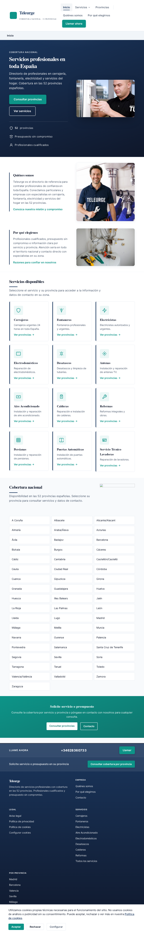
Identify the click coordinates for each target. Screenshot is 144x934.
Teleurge (14, 780)
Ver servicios (22, 111)
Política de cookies (20, 826)
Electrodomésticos (86, 838)
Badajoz (59, 539)
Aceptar (16, 926)
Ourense (59, 637)
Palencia (101, 637)
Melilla (57, 627)
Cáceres (101, 549)
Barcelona (102, 539)
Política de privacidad (21, 821)
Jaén (99, 598)
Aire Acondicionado (87, 832)
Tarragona (18, 666)
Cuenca (16, 578)
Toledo (100, 666)
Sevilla (57, 657)
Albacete (59, 520)
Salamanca (60, 647)
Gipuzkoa (59, 578)
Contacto (88, 726)
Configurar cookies (20, 832)
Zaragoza (17, 686)
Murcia (100, 627)
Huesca (16, 598)
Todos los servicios (86, 860)
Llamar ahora (74, 23)
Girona (100, 578)
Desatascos (82, 843)
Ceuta (15, 569)
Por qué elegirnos (99, 15)
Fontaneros (82, 821)
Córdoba (101, 569)
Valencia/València (22, 676)
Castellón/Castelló (107, 559)
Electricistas (82, 826)
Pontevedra (18, 647)
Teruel (57, 666)
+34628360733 (74, 750)
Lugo (57, 617)
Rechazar (35, 926)
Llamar (127, 750)
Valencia (14, 890)
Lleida (15, 617)
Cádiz (15, 559)
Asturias (101, 529)
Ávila (14, 539)
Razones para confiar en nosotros (34, 262)
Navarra (16, 637)
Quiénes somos (73, 15)
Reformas (81, 855)
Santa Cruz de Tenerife (109, 647)
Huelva (100, 588)
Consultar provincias (28, 99)
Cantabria (59, 559)
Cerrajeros (81, 815)
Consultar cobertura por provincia (111, 764)
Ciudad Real (61, 569)
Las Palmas (61, 608)
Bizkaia (16, 549)
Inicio (66, 7)
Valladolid (59, 676)
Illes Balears (61, 598)
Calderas (81, 849)
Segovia (16, 657)
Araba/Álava (61, 529)
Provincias (102, 7)
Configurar (56, 926)
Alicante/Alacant (105, 520)
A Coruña (17, 520)
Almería (16, 529)
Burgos (58, 549)
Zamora (101, 676)
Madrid (100, 617)
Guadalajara (61, 588)
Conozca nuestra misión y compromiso (38, 209)
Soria (99, 657)
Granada (17, 588)
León (99, 608)
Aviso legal (15, 815)
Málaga (16, 627)
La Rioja (16, 608)
